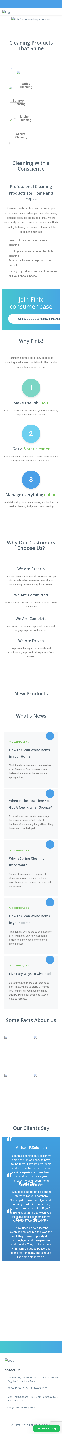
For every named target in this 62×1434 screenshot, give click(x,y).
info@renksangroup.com (21, 1407)
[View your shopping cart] (45, 15)
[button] (7, 19)
